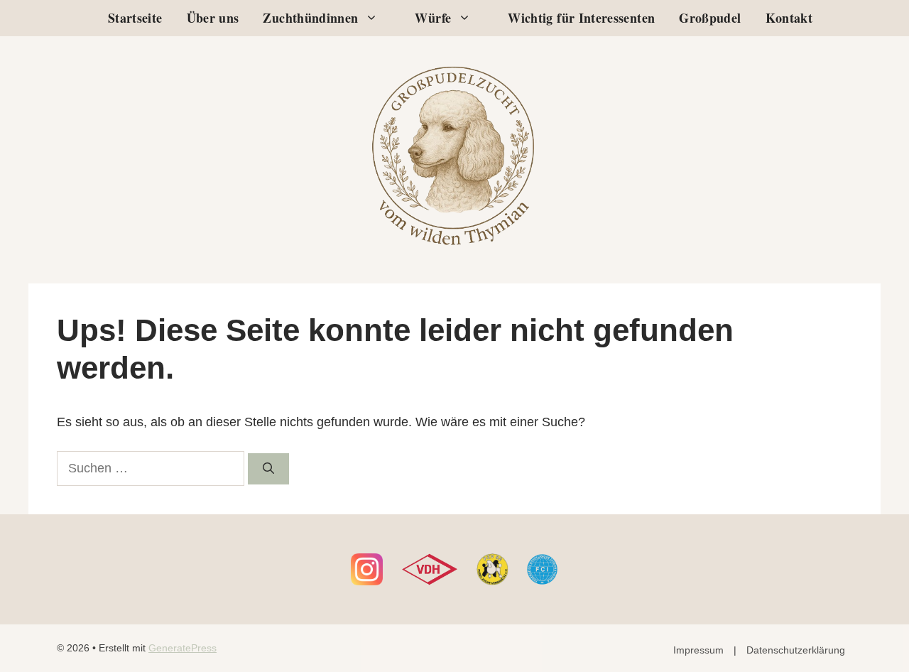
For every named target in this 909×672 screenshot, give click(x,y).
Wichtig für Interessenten (581, 18)
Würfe (433, 18)
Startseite (135, 18)
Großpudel (710, 18)
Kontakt (789, 18)
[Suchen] (268, 468)
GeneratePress (182, 648)
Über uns (213, 18)
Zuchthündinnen (310, 18)
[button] (375, 18)
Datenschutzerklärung (795, 650)
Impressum (698, 650)
